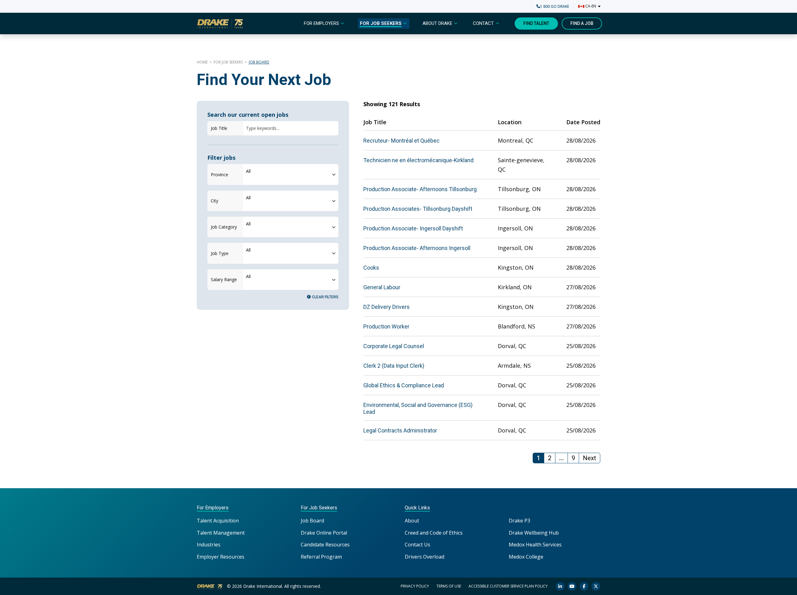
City (214, 201)
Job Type (220, 253)
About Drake (437, 23)
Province (219, 174)
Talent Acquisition (218, 520)
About (412, 520)
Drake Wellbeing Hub (534, 532)
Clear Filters (325, 297)
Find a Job (581, 23)
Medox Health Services (535, 544)
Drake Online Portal (324, 532)
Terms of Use (448, 586)
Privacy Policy (415, 586)
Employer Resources (220, 556)
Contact (483, 23)
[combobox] (290, 174)
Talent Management (221, 532)
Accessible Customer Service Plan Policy (508, 586)
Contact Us (417, 544)
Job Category (224, 227)
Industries (208, 544)
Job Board (312, 520)
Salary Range (224, 279)
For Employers (321, 23)
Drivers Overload (424, 556)
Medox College (526, 556)
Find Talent (536, 23)
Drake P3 (519, 520)
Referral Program (321, 556)
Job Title (219, 128)
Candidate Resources (325, 544)
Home (202, 62)
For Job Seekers (381, 23)
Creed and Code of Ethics (434, 532)
